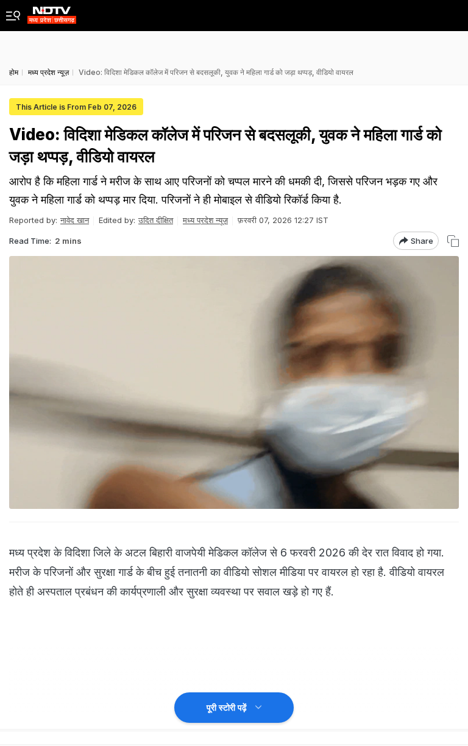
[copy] (453, 241)
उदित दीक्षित (155, 220)
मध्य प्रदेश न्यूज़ (205, 220)
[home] (51, 12)
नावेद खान (74, 220)
